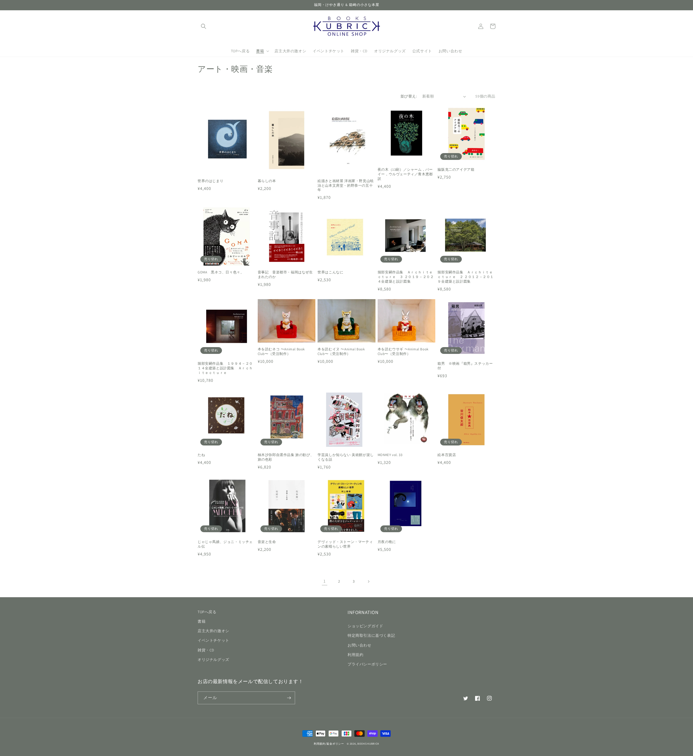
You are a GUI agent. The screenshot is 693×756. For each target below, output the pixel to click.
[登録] (289, 698)
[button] (204, 26)
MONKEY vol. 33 (390, 455)
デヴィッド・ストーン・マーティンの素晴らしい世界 (345, 544)
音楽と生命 (267, 542)
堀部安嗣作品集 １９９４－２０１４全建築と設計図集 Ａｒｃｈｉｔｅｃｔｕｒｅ (225, 368)
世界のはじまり (212, 181)
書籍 (201, 621)
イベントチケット (213, 640)
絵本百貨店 (446, 455)
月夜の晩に (387, 542)
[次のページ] (368, 581)
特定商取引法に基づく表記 (371, 635)
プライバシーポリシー (367, 664)
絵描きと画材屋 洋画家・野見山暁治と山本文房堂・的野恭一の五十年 (346, 185)
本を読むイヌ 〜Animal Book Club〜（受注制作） (341, 351)
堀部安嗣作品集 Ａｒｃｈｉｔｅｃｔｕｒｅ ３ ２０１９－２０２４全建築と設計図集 (406, 277)
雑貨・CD (206, 650)
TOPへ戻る (207, 611)
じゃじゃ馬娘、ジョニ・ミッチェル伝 (225, 544)
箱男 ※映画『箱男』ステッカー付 (465, 365)
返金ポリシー (335, 743)
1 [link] (324, 581)
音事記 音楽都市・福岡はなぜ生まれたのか (285, 274)
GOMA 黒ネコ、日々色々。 (221, 272)
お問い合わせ (359, 645)
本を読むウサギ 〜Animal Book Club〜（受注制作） (403, 351)
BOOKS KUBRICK (368, 743)
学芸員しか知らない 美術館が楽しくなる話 (346, 457)
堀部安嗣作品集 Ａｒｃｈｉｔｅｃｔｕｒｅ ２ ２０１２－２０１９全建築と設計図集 (465, 277)
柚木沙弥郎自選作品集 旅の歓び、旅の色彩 (286, 457)
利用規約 (355, 654)
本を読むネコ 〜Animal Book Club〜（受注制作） (281, 351)
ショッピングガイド (365, 625)
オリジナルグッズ (213, 659)
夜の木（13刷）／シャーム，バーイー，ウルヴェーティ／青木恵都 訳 (405, 174)
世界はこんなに (330, 272)
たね (201, 455)
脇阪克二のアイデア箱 (455, 169)
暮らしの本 (267, 181)
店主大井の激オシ (213, 630)
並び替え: (408, 96)
